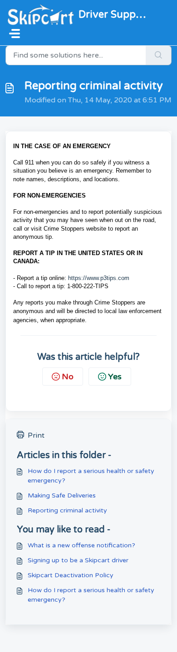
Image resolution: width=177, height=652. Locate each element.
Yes (115, 377)
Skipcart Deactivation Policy (70, 575)
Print (36, 435)
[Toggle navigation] (14, 33)
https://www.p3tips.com (98, 278)
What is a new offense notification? (81, 545)
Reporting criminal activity (67, 510)
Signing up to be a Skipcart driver (78, 560)
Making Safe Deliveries (62, 495)
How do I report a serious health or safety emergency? (91, 475)
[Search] (159, 55)
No (68, 377)
